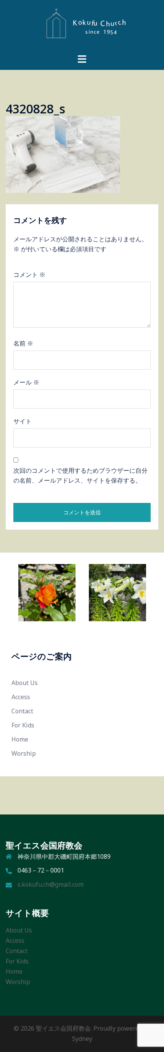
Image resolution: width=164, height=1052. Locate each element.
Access (20, 697)
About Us (24, 683)
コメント (29, 274)
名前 (23, 343)
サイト (22, 421)
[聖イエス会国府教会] (82, 26)
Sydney (82, 1038)
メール (26, 382)
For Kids (22, 725)
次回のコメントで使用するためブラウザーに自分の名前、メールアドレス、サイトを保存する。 (80, 475)
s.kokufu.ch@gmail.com (51, 884)
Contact (22, 711)
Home (19, 739)
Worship (23, 753)
